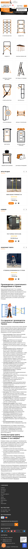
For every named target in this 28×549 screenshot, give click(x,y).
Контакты (16, 478)
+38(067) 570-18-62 (7, 539)
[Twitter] (5, 531)
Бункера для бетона (8, 375)
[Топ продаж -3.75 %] (14, 184)
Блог (2, 502)
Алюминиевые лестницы (9, 369)
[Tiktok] (21, 531)
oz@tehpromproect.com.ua (8, 543)
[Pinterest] (14, 531)
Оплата (2, 492)
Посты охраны (6, 414)
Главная (3, 487)
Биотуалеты (6, 392)
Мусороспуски (6, 378)
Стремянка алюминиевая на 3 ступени (14, 270)
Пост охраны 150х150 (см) (14, 234)
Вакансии (3, 498)
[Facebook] (2, 531)
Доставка (3, 491)
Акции (2, 497)
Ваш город (19, 5)
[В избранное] (18, 203)
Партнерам (3, 503)
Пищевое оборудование (9, 403)
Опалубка (5, 348)
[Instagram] (11, 531)
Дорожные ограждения (8, 411)
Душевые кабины (7, 397)
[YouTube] (8, 531)
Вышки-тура (6, 340)
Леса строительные (8, 334)
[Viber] (18, 531)
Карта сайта (4, 500)
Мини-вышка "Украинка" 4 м (14, 194)
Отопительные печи (8, 417)
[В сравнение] (16, 203)
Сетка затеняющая (7, 382)
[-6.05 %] (14, 260)
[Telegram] (24, 531)
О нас (2, 495)
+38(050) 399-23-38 (7, 541)
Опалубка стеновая (7, 362)
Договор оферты (5, 494)
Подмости (5, 344)
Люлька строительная (8, 386)
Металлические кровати (9, 421)
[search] (14, 7)
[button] (24, 172)
